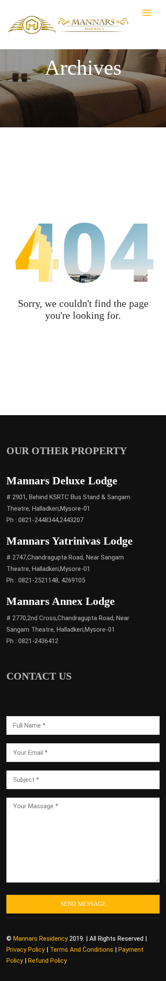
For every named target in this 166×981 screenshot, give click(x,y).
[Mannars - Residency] (68, 24)
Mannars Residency (40, 938)
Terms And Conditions (81, 949)
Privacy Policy (25, 949)
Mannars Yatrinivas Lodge (69, 541)
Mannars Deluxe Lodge (61, 481)
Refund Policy (47, 960)
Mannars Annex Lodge (60, 601)
